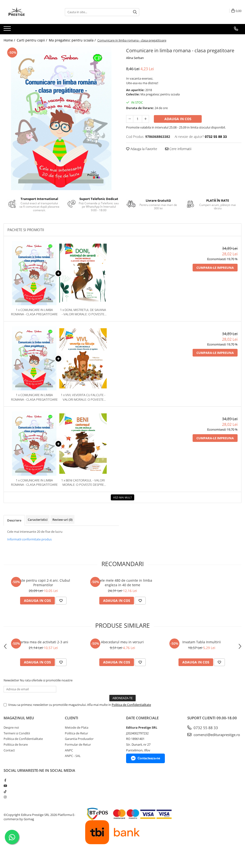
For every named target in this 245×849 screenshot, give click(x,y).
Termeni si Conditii (17, 733)
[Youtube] (5, 786)
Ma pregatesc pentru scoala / (73, 40)
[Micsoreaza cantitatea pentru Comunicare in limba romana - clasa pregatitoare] (129, 119)
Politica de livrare (16, 744)
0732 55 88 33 (205, 727)
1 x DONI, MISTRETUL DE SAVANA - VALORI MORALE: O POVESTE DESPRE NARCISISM (83, 312)
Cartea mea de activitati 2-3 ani (43, 642)
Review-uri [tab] (62, 519)
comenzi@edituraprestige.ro (216, 734)
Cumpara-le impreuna (215, 267)
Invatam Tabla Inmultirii (201, 642)
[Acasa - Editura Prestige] (27, 12)
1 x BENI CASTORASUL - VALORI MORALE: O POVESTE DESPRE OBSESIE (83, 482)
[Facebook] (5, 780)
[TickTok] (5, 791)
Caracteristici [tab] (38, 519)
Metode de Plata (76, 727)
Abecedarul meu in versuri (122, 642)
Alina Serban (135, 58)
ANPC (69, 750)
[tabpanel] (61, 118)
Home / (10, 40)
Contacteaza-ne (149, 758)
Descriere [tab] (14, 520)
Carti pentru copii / (32, 40)
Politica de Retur (76, 733)
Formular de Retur (78, 744)
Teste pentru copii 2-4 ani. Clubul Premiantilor (43, 582)
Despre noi (11, 727)
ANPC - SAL (73, 756)
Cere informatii (179, 148)
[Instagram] (5, 797)
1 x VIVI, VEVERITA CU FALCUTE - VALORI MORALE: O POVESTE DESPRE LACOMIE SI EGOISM (83, 397)
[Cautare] (135, 12)
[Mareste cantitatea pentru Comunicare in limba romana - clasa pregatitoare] (145, 119)
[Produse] (8, 30)
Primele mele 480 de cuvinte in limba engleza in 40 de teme (122, 582)
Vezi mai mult (122, 497)
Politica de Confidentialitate (131, 705)
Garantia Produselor (79, 739)
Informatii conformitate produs (29, 539)
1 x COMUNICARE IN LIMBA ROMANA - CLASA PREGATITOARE (34, 312)
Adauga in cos (177, 119)
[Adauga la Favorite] (61, 600)
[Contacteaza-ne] (236, 29)
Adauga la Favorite (143, 148)
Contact (9, 750)
